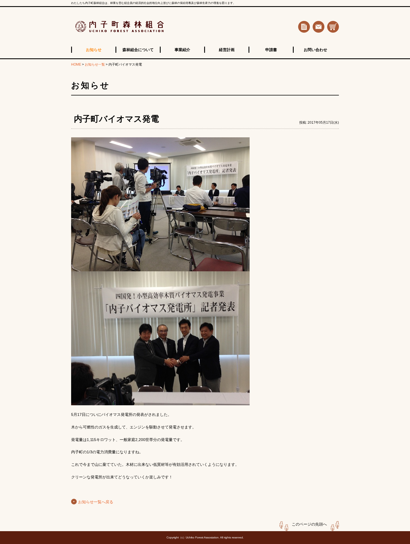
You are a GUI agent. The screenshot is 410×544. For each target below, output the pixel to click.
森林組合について (138, 49)
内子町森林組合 (139, 26)
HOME (76, 64)
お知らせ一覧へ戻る (95, 502)
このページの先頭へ (309, 524)
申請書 (271, 49)
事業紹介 (182, 49)
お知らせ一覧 (95, 64)
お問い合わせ (315, 49)
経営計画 (227, 49)
